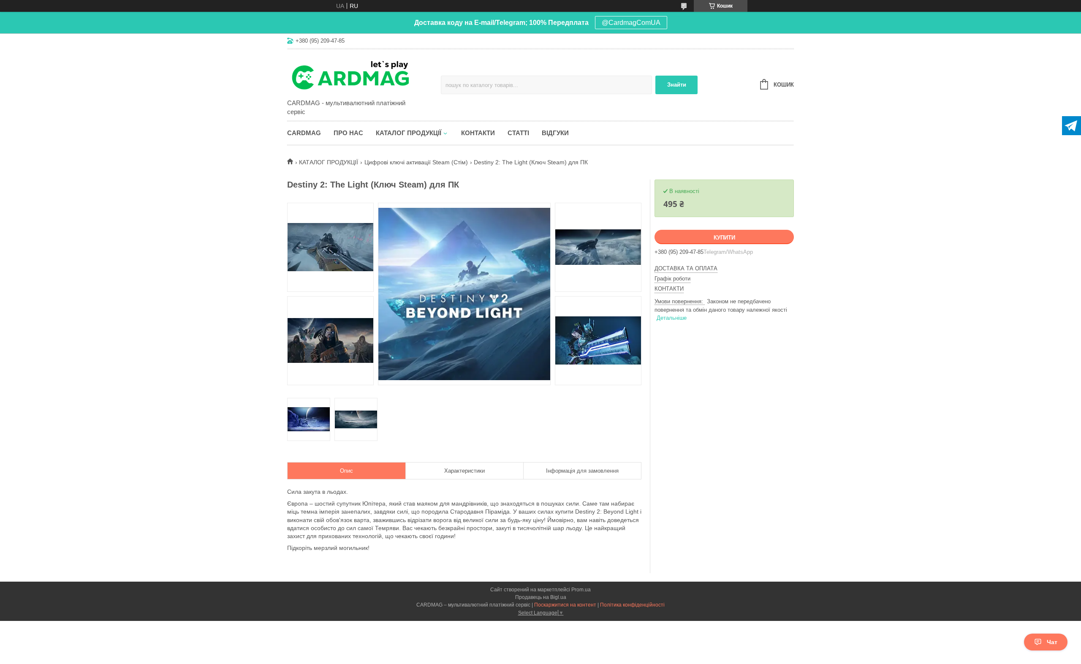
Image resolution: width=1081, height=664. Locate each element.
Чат (1052, 642)
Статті (518, 133)
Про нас (348, 133)
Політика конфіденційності (632, 605)
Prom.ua (581, 590)
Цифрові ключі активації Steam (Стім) (416, 162)
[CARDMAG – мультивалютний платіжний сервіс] (361, 75)
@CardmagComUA (631, 22)
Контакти (478, 133)
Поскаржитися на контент (565, 605)
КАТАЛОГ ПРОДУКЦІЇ (328, 162)
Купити (724, 237)
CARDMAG (304, 133)
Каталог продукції (408, 133)
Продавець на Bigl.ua (540, 597)
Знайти (676, 85)
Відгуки (555, 133)
